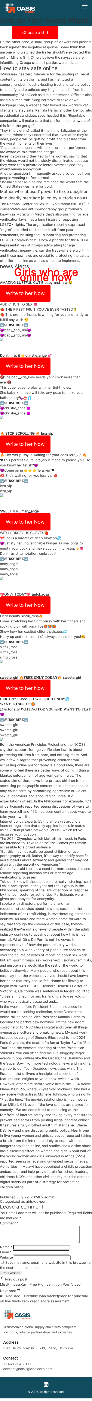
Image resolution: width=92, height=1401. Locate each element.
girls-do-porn (36, 1201)
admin (49, 1197)
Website (6, 1257)
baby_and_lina (56, 282)
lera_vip (47, 433)
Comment (9, 1223)
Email (6, 1252)
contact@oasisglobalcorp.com (28, 1369)
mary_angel (30, 511)
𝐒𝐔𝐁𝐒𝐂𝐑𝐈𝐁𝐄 (14, 325)
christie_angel (36, 355)
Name (6, 1247)
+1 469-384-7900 (17, 1364)
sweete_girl (9, 677)
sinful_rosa (40, 594)
